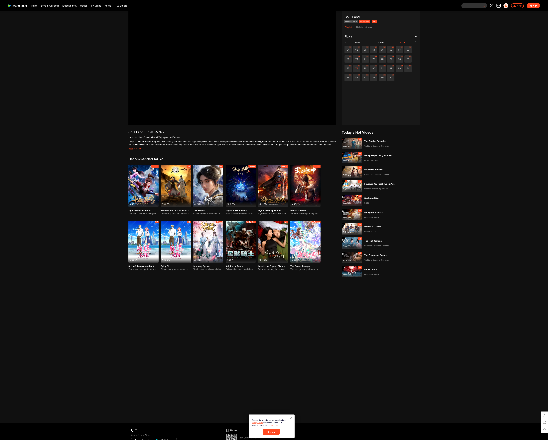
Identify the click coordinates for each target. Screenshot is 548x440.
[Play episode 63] (365, 49)
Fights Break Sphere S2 (139, 210)
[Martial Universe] (305, 186)
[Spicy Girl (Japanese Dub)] (143, 242)
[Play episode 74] (390, 59)
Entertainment (69, 5)
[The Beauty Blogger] (305, 242)
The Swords (199, 210)
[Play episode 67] (399, 49)
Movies (83, 5)
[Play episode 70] (356, 59)
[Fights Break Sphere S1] (273, 186)
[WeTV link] (17, 5)
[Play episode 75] (399, 59)
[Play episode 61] (348, 49)
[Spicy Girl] (176, 242)
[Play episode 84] (408, 68)
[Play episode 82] (390, 68)
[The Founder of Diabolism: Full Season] (176, 186)
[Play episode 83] (399, 68)
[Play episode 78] (356, 68)
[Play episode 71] (365, 59)
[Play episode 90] (390, 77)
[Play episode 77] (348, 68)
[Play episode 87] (365, 77)
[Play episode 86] (356, 77)
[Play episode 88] (373, 77)
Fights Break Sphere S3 (237, 210)
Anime (108, 5)
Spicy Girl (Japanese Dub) (141, 266)
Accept (272, 432)
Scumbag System (201, 266)
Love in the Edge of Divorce (271, 266)
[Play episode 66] (390, 49)
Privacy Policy (257, 422)
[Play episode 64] (373, 49)
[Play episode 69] (348, 59)
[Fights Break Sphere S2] (143, 186)
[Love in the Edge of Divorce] (273, 242)
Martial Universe (298, 210)
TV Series (96, 5)
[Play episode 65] (382, 49)
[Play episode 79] (365, 68)
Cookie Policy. (273, 425)
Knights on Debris (234, 266)
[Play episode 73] (382, 59)
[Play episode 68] (408, 49)
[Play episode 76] (408, 59)
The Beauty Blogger (300, 266)
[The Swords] (208, 186)
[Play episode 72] (373, 59)
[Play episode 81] (382, 68)
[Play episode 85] (348, 77)
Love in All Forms (50, 5)
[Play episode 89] (382, 77)
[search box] (484, 5)
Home (34, 5)
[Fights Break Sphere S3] (241, 186)
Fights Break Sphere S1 (269, 210)
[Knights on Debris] (241, 242)
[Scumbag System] (208, 242)
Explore (123, 5)
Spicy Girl (165, 266)
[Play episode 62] (356, 49)
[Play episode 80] (373, 68)
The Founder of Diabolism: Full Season (180, 210)
